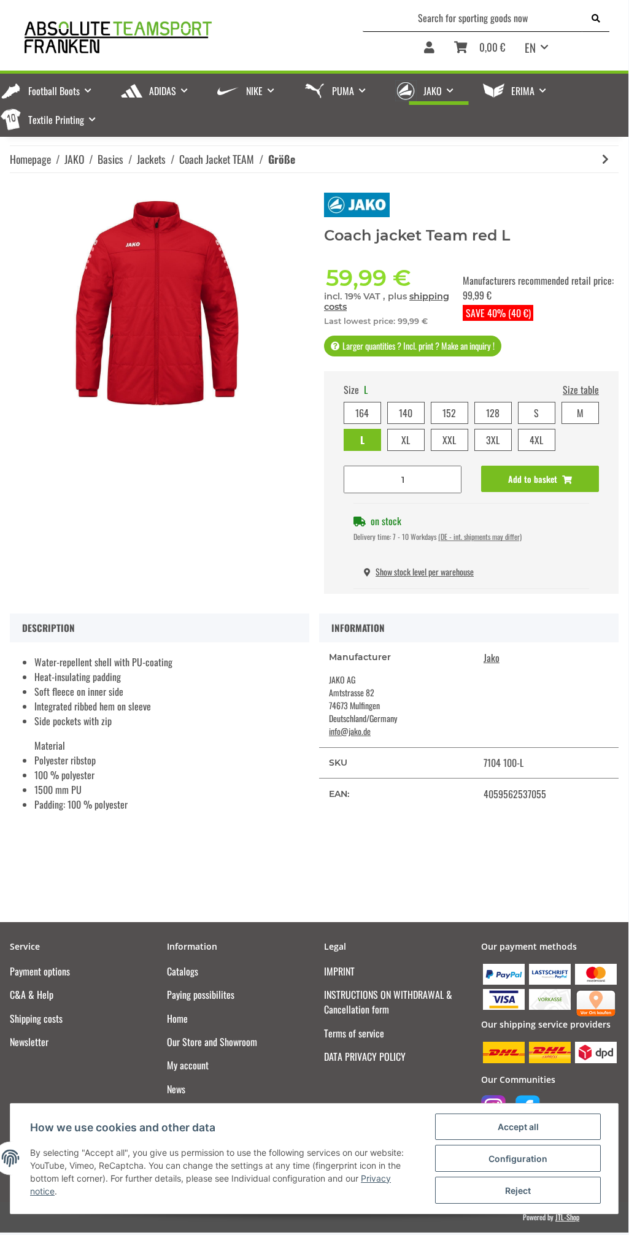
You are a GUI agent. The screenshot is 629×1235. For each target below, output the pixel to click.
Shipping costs (36, 1018)
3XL (493, 440)
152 (449, 413)
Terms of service (354, 1033)
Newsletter (29, 1041)
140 (405, 413)
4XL (536, 440)
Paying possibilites (200, 994)
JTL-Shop (567, 1217)
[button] (429, 51)
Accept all (518, 1127)
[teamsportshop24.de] (166, 37)
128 (493, 413)
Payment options (40, 971)
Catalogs (182, 971)
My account (188, 1065)
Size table (581, 389)
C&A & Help (31, 994)
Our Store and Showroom (212, 1041)
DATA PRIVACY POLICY (365, 1056)
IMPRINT (339, 971)
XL (405, 440)
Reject (518, 1190)
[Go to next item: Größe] (605, 159)
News (176, 1089)
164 (362, 413)
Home (177, 1018)
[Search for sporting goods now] (595, 18)
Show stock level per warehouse (425, 571)
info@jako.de (350, 731)
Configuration (517, 1158)
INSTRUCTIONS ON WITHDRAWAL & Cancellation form (388, 1002)
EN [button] (530, 47)
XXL (449, 440)
